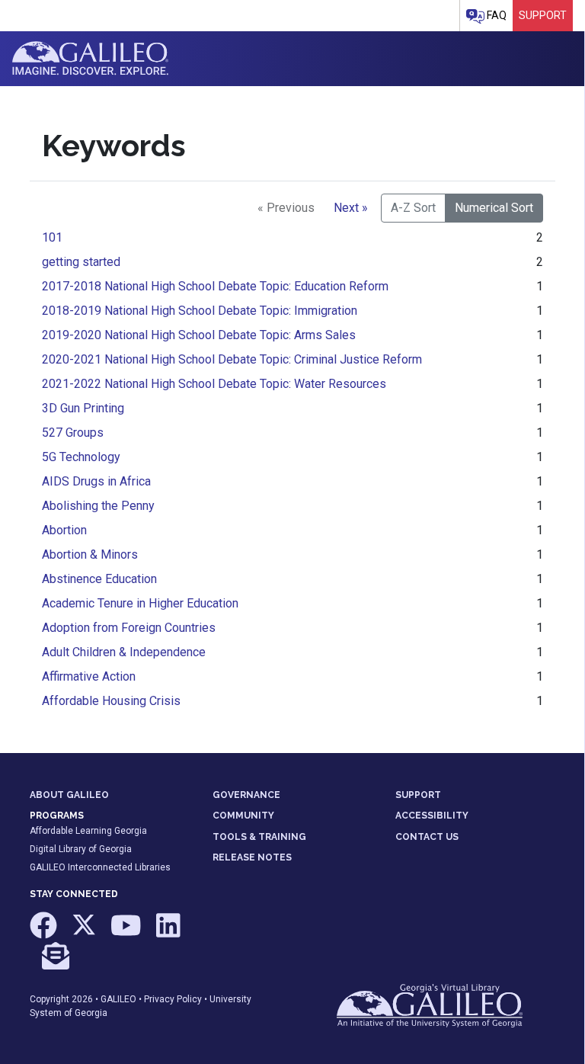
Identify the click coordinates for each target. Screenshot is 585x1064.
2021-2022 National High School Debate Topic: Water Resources (214, 384)
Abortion (64, 530)
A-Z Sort (413, 207)
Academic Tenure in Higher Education (140, 603)
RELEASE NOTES (252, 857)
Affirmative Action (89, 676)
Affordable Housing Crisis (111, 701)
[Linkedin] (168, 933)
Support (543, 15)
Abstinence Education (99, 579)
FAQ (495, 15)
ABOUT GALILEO (69, 795)
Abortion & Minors (90, 554)
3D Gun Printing (83, 408)
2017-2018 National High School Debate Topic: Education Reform (215, 286)
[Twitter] (85, 933)
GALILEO (118, 999)
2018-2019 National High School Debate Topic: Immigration (199, 310)
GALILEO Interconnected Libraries (100, 867)
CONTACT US (427, 837)
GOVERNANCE (246, 795)
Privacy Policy (173, 999)
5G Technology (81, 457)
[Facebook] (44, 933)
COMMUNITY (243, 815)
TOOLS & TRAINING (259, 837)
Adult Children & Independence (124, 652)
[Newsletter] (55, 962)
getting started (81, 262)
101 (52, 237)
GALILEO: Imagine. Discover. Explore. (90, 59)
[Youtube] (127, 933)
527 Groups (73, 432)
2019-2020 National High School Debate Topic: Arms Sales (199, 335)
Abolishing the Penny (98, 505)
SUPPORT (418, 795)
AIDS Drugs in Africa (96, 481)
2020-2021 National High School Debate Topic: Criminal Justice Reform (232, 359)
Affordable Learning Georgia (88, 830)
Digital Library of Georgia (81, 849)
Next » (351, 207)
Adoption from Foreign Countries (129, 627)
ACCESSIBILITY (431, 815)
